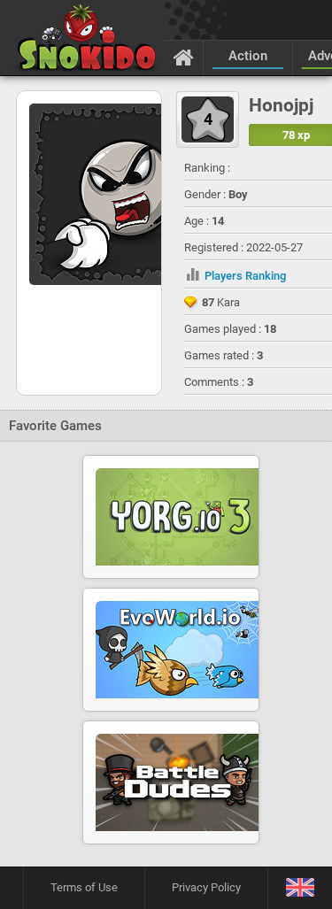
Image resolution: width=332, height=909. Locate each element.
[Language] (299, 888)
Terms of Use (84, 887)
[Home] (184, 56)
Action (247, 56)
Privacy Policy (206, 887)
